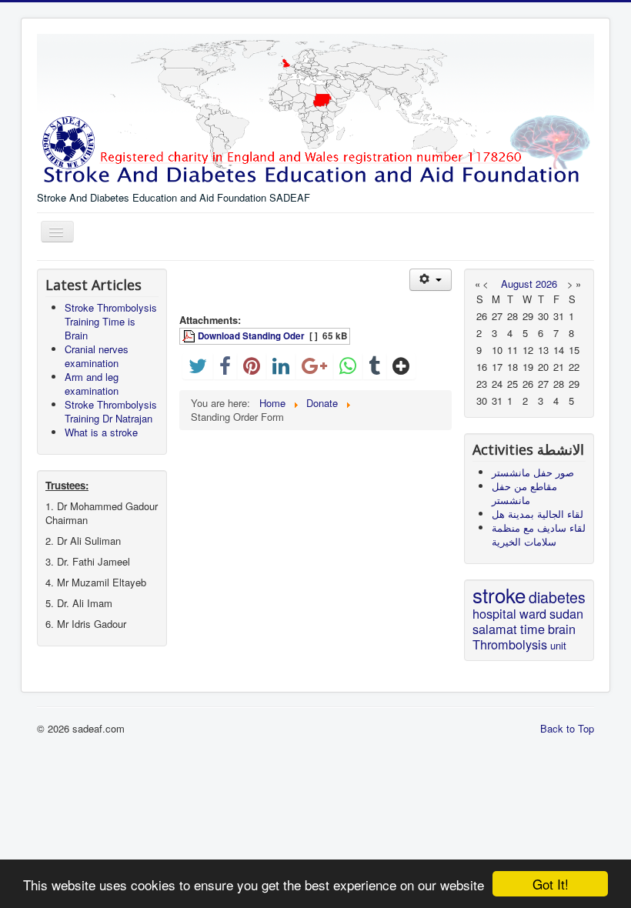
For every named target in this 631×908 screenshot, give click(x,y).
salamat (494, 628)
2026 (546, 283)
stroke (499, 594)
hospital (494, 613)
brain (562, 628)
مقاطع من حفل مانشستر (524, 493)
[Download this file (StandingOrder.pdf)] (190, 335)
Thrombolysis (509, 644)
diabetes (557, 597)
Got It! (551, 883)
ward (532, 613)
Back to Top (567, 728)
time (532, 628)
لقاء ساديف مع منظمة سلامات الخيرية (539, 534)
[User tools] (430, 280)
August (517, 283)
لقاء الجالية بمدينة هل (537, 513)
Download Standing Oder (251, 335)
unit (558, 645)
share (355, 381)
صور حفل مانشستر (533, 472)
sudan (566, 613)
